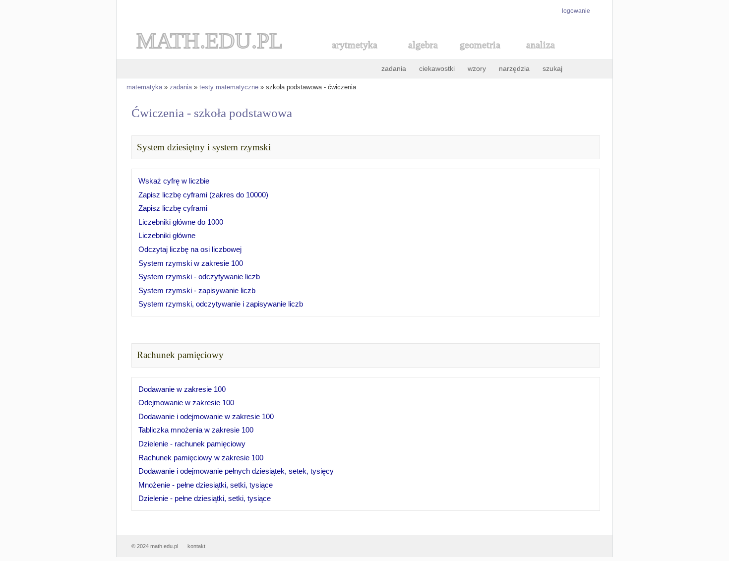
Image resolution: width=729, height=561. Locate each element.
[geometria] (477, 56)
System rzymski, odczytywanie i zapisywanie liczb (220, 304)
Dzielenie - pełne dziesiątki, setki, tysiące (204, 498)
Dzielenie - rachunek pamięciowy (191, 443)
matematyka (144, 87)
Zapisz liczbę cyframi (172, 208)
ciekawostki (437, 68)
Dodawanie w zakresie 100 (182, 389)
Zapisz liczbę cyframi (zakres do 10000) (203, 194)
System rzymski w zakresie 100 (190, 263)
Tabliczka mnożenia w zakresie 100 (195, 430)
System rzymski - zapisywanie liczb (196, 290)
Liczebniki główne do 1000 (180, 222)
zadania (393, 68)
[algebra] (418, 56)
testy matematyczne (228, 87)
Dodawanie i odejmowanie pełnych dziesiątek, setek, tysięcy (236, 471)
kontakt (196, 546)
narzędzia (514, 68)
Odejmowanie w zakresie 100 (186, 402)
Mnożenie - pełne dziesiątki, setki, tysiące (205, 485)
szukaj (552, 68)
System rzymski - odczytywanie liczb (199, 276)
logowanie (576, 10)
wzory (477, 68)
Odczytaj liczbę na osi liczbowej (190, 249)
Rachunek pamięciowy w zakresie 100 (200, 457)
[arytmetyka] (354, 56)
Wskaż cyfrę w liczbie (173, 181)
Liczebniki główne (166, 235)
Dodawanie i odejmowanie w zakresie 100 (206, 416)
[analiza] (541, 56)
